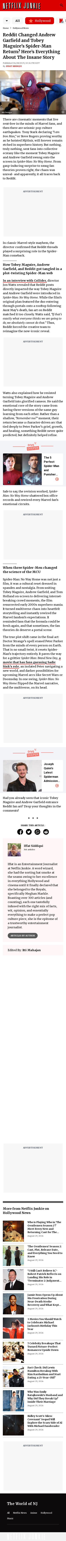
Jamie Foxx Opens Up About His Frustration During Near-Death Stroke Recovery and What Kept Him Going (45, 1300)
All (17, 20)
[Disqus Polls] (33, 1002)
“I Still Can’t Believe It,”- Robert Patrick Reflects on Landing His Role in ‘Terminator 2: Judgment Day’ (44, 1275)
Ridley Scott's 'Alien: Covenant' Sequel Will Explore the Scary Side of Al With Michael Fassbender (44, 1421)
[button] (64, 112)
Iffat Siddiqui (14, 66)
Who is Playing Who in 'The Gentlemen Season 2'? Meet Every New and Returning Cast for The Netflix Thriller (44, 1227)
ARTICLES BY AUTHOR (23, 935)
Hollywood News (21, 28)
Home (6, 28)
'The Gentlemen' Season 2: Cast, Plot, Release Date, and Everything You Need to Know (44, 1251)
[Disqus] (33, 1096)
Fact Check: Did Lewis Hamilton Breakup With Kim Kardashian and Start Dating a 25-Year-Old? (44, 1372)
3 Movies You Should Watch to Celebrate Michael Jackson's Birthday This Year (44, 1324)
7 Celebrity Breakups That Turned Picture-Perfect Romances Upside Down (44, 1347)
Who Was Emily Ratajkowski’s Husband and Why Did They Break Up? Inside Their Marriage (45, 1396)
